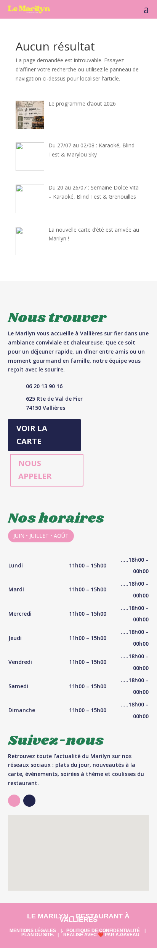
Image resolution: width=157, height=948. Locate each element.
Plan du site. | (40, 934)
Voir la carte (31, 434)
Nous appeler (35, 469)
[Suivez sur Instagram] (14, 801)
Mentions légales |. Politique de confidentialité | (78, 930)
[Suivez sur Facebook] (29, 801)
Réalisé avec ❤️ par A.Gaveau (101, 934)
